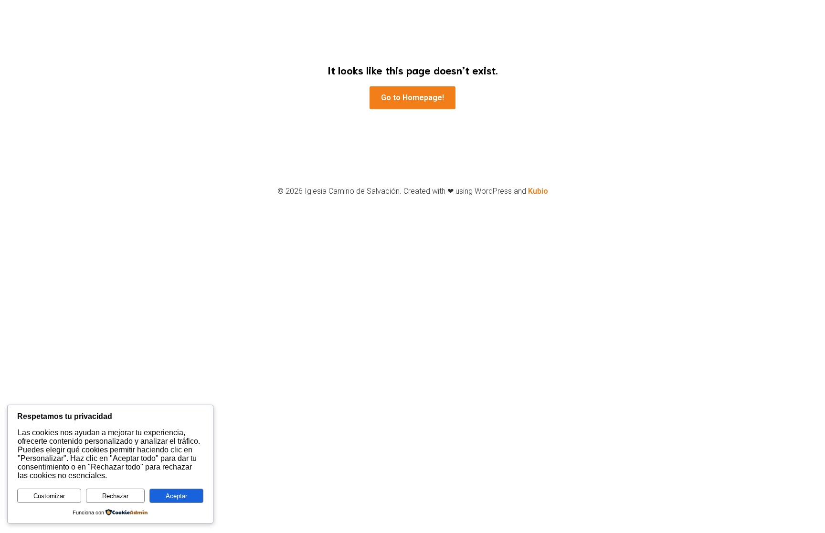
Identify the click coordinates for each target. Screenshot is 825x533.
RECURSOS (539, 48)
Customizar (49, 496)
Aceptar (176, 496)
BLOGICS (487, 48)
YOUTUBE (438, 48)
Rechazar (115, 496)
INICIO (278, 48)
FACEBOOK (326, 48)
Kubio (538, 191)
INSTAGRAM (383, 48)
